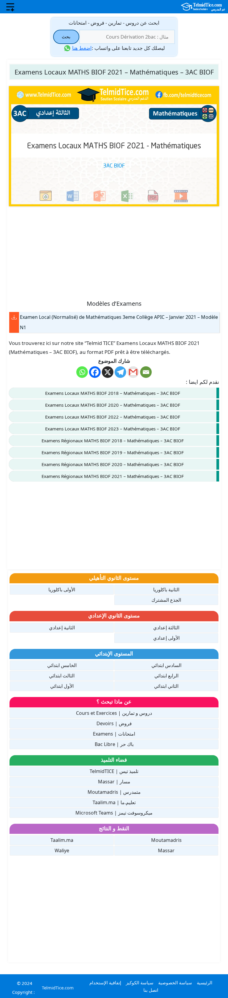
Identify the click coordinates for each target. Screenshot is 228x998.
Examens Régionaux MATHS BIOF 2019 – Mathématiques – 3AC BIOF (113, 452)
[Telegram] (120, 372)
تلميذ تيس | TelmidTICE (114, 771)
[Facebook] (95, 372)
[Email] (146, 372)
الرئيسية (204, 983)
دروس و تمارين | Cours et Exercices (114, 713)
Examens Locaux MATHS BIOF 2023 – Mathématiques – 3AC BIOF (112, 429)
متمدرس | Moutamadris (114, 792)
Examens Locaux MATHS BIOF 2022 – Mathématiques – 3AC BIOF (112, 417)
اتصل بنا (150, 990)
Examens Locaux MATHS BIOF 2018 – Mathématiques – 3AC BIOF (112, 393)
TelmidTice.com (58, 988)
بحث (66, 36)
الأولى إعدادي (166, 638)
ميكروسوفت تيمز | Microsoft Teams (114, 813)
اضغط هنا (82, 48)
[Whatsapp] (82, 372)
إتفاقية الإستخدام (105, 983)
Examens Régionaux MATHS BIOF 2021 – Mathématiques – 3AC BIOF (113, 476)
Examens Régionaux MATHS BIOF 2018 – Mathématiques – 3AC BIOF (113, 440)
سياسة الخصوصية (175, 983)
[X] (107, 372)
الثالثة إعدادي (166, 627)
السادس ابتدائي (166, 665)
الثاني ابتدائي (166, 686)
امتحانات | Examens (114, 734)
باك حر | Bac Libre (114, 744)
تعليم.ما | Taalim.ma (114, 802)
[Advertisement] (114, 252)
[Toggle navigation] (10, 6)
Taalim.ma (61, 840)
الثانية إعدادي (62, 627)
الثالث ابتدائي (62, 675)
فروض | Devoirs (114, 723)
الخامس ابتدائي (62, 665)
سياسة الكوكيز (139, 983)
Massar (166, 850)
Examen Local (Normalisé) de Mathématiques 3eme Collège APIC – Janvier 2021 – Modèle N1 (119, 322)
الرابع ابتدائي (166, 675)
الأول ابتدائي (62, 686)
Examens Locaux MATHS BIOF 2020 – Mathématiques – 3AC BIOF (112, 405)
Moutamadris (166, 840)
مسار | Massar (114, 781)
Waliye (62, 850)
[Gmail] (133, 372)
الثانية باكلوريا (166, 589)
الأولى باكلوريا (61, 589)
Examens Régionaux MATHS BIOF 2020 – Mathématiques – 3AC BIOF (113, 464)
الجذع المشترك (166, 600)
